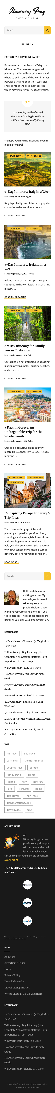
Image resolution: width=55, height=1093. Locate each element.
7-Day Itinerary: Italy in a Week (27, 192)
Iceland (11, 781)
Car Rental (12, 760)
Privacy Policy (12, 975)
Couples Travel (15, 767)
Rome (38, 788)
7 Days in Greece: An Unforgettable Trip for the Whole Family (23, 432)
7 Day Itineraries (16, 156)
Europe (34, 767)
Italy (24, 781)
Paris (9, 788)
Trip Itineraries (34, 156)
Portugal (24, 788)
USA (29, 809)
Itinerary (38, 781)
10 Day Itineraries (16, 477)
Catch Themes (33, 1087)
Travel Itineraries (14, 981)
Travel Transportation (17, 987)
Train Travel (31, 795)
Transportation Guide (19, 802)
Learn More (11, 859)
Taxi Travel (13, 795)
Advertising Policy (14, 962)
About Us (9, 956)
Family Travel (14, 774)
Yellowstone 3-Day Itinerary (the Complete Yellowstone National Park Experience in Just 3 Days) (25, 657)
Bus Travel (29, 753)
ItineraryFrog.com (33, 839)
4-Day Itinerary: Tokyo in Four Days (25, 712)
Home (7, 969)
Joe (29, 196)
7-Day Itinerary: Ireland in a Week (24, 695)
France (31, 774)
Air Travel (12, 753)
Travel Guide (14, 809)
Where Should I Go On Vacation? (23, 993)
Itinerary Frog (27, 11)
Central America (34, 760)
